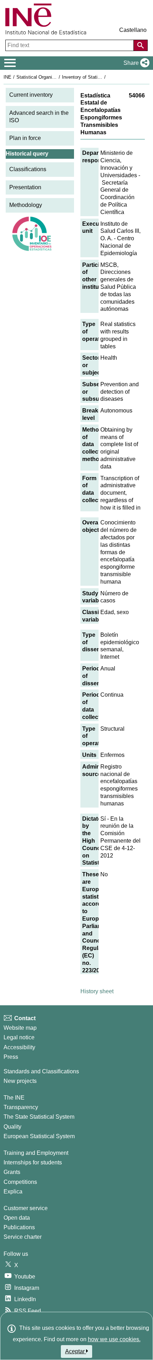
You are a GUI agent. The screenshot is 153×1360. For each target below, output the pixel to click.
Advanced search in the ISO (39, 116)
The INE (14, 1098)
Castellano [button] (133, 30)
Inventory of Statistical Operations (97, 77)
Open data (17, 1218)
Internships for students (33, 1162)
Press (11, 1057)
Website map (20, 1028)
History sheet (97, 991)
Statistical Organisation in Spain (49, 77)
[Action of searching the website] (140, 45)
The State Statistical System (39, 1117)
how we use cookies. (114, 1339)
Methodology (25, 205)
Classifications (27, 169)
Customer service (26, 1208)
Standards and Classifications (41, 1071)
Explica (13, 1191)
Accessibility (19, 1047)
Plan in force (25, 138)
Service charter (23, 1237)
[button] (135, 63)
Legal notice (19, 1037)
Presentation (25, 187)
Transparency (21, 1107)
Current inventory (31, 95)
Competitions (20, 1182)
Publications (19, 1227)
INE (7, 77)
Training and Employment (36, 1153)
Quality (12, 1127)
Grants (12, 1172)
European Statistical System (39, 1136)
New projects (20, 1081)
